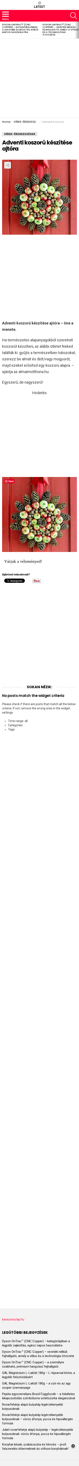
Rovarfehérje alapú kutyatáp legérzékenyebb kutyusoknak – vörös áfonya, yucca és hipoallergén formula (37, 1419)
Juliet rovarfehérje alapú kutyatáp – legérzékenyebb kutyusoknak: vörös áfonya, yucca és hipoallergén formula (37, 1434)
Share (7, 165)
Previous (2, 30)
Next (77, 30)
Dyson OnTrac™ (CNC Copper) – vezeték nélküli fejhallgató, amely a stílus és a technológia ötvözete (60, 29)
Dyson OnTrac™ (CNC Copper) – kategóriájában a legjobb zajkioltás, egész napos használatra (20, 28)
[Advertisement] (39, 78)
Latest (39, 6)
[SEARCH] (73, 15)
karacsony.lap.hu (13, 1319)
